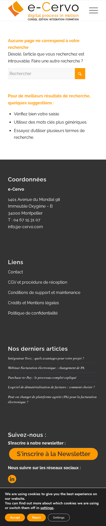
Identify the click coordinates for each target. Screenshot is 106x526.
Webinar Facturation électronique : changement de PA (46, 367)
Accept (15, 517)
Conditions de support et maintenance (44, 292)
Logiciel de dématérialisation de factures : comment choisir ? (51, 386)
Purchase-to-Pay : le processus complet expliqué (42, 377)
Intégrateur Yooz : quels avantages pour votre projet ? (46, 358)
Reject (36, 517)
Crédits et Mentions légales (33, 302)
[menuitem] (91, 10)
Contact (15, 272)
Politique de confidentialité (33, 313)
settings (47, 508)
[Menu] (91, 10)
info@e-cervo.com (25, 226)
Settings (59, 517)
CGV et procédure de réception (37, 282)
